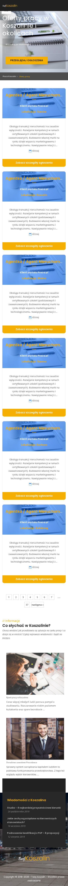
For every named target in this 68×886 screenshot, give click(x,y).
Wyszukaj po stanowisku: (18, 44)
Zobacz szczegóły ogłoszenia (34, 162)
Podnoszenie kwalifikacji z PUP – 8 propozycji (33, 833)
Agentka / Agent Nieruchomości (37, 95)
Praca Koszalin (9, 76)
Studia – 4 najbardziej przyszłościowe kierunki (34, 807)
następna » (38, 604)
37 (27, 604)
